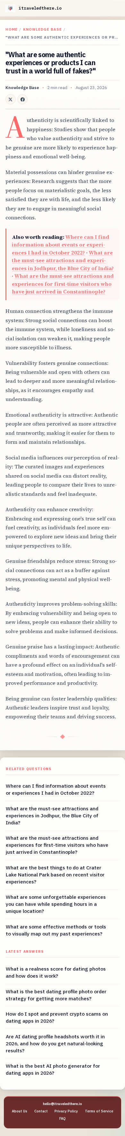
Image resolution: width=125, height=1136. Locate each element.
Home (11, 29)
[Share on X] (10, 99)
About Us (19, 1111)
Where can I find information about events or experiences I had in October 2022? (60, 244)
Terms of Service (99, 1111)
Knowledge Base (42, 29)
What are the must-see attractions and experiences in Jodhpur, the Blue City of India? (63, 260)
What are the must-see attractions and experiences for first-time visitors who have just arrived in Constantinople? (62, 283)
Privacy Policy (66, 1111)
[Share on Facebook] (22, 99)
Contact (41, 1111)
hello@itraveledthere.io (62, 1104)
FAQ (62, 1118)
